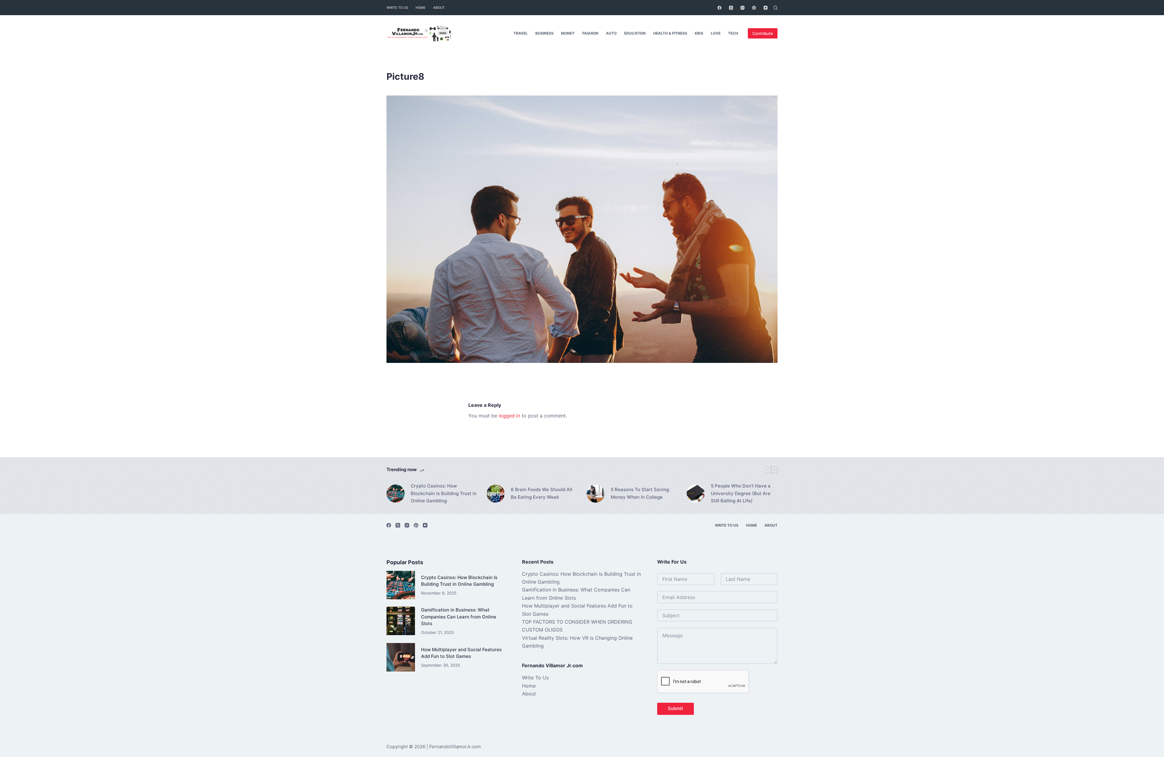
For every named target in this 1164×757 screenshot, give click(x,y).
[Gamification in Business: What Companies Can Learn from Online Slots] (400, 621)
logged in (509, 416)
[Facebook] (719, 8)
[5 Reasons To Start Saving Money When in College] (596, 493)
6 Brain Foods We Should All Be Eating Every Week (541, 493)
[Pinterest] (754, 8)
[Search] (776, 8)
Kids (699, 33)
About (439, 7)
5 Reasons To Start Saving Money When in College (640, 493)
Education (635, 33)
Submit (675, 708)
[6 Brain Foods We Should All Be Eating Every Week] (496, 493)
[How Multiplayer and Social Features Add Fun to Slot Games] (400, 657)
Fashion (590, 33)
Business (544, 33)
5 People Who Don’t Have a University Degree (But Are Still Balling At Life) (741, 493)
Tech (733, 33)
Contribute (762, 33)
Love (716, 33)
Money (568, 33)
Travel (520, 33)
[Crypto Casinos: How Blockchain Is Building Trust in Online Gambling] (395, 493)
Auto (611, 33)
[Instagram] (742, 8)
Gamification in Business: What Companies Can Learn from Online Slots (458, 616)
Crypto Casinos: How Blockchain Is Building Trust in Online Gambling (444, 493)
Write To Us (397, 7)
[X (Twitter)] (731, 8)
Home (421, 7)
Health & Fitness (670, 33)
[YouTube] (766, 8)
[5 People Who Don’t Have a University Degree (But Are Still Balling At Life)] (696, 493)
